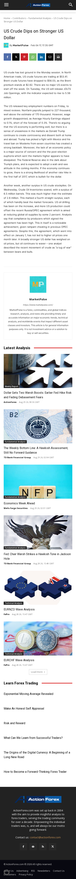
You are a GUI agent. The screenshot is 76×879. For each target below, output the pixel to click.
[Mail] (33, 846)
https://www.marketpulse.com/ (38, 305)
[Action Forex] (37, 5)
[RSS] (42, 846)
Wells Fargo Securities (16, 508)
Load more (37, 671)
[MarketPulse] (7, 45)
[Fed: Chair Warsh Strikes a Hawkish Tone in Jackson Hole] (38, 532)
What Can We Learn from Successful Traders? (33, 738)
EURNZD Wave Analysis (19, 609)
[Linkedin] (41, 57)
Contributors (19, 18)
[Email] (49, 57)
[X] (16, 57)
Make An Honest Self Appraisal (24, 708)
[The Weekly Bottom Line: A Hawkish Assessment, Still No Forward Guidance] (38, 426)
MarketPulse (20, 45)
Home (7, 18)
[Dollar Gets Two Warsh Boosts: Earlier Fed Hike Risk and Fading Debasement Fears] (38, 371)
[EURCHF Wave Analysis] (38, 638)
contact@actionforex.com (45, 837)
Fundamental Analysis (39, 18)
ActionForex (10, 402)
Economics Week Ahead (19, 503)
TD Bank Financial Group (17, 457)
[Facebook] (7, 57)
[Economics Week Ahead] (38, 482)
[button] (6, 872)
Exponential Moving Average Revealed (28, 694)
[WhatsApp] (33, 57)
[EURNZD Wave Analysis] (38, 588)
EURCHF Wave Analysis (19, 660)
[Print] (58, 57)
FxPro (6, 614)
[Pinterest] (24, 57)
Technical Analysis (13, 603)
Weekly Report (11, 386)
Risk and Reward (14, 723)
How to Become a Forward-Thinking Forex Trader (35, 771)
